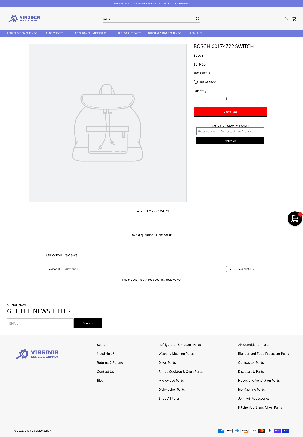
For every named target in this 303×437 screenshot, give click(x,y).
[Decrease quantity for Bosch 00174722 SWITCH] (197, 99)
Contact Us (105, 371)
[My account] (284, 18)
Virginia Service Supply (38, 430)
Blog (100, 380)
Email (13, 323)
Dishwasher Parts (172, 389)
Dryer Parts (167, 362)
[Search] (196, 18)
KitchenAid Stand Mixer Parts (260, 407)
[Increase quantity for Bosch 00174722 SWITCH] (226, 99)
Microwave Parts (171, 380)
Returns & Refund (110, 362)
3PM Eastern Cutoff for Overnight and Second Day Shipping (152, 3)
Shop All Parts (169, 398)
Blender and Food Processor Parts (263, 353)
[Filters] (230, 269)
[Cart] (292, 18)
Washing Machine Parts (176, 353)
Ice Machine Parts (251, 389)
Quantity (200, 91)
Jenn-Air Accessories (254, 398)
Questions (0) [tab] (72, 268)
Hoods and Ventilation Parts (259, 380)
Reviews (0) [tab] (55, 268)
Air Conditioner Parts (253, 345)
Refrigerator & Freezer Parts (180, 345)
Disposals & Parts (251, 371)
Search (102, 345)
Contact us (164, 235)
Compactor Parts (251, 362)
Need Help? (105, 353)
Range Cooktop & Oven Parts (181, 371)
